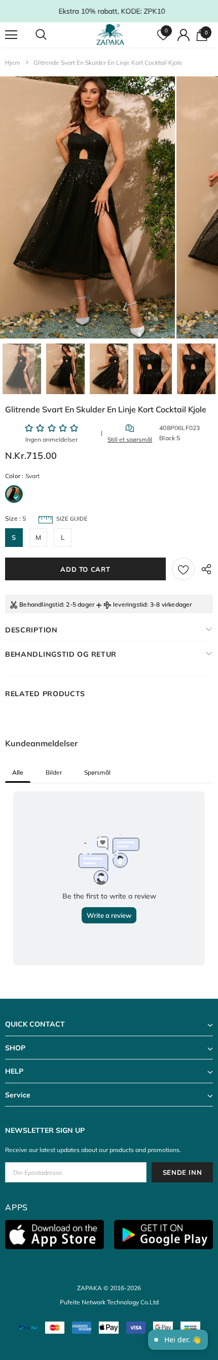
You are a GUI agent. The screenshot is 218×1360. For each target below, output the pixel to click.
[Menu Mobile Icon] (11, 35)
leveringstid (130, 604)
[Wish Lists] (183, 569)
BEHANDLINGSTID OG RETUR (61, 654)
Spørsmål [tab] (97, 772)
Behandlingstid (41, 604)
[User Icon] (183, 35)
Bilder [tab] (54, 772)
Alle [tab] (17, 772)
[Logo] (110, 34)
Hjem (12, 62)
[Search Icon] (50, 34)
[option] (87, 207)
